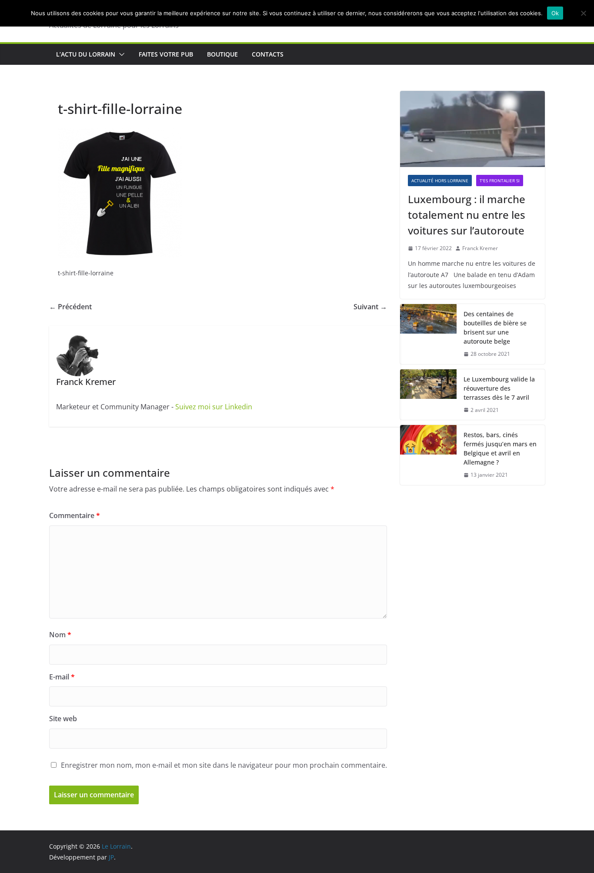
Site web (63, 718)
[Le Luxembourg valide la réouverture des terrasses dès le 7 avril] (428, 394)
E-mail (62, 677)
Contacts (268, 54)
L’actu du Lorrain (85, 54)
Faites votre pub (166, 54)
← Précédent (70, 306)
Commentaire (74, 515)
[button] (120, 54)
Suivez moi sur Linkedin (213, 406)
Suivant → (370, 306)
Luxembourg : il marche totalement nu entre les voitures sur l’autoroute (466, 214)
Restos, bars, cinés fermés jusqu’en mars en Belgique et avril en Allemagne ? (500, 448)
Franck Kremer (480, 248)
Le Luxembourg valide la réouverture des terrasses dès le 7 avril (499, 388)
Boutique (222, 54)
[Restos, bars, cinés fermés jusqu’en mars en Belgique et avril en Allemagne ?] (428, 455)
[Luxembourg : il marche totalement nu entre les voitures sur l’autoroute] (472, 129)
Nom (60, 634)
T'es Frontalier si (500, 180)
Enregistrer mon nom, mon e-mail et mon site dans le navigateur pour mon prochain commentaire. (224, 765)
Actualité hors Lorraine (439, 180)
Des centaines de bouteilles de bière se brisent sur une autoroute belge (495, 327)
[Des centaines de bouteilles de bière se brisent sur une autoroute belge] (428, 334)
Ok (555, 13)
